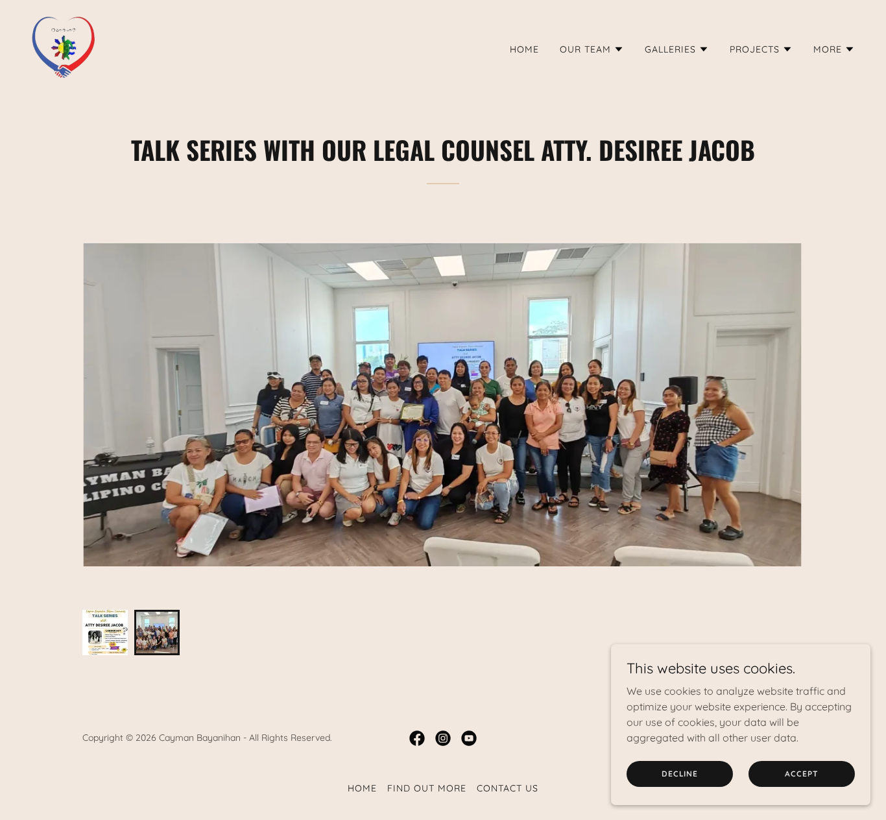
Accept (801, 773)
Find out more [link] (426, 788)
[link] (63, 46)
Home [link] (524, 49)
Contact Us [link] (507, 788)
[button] (592, 49)
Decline (680, 773)
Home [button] (362, 788)
